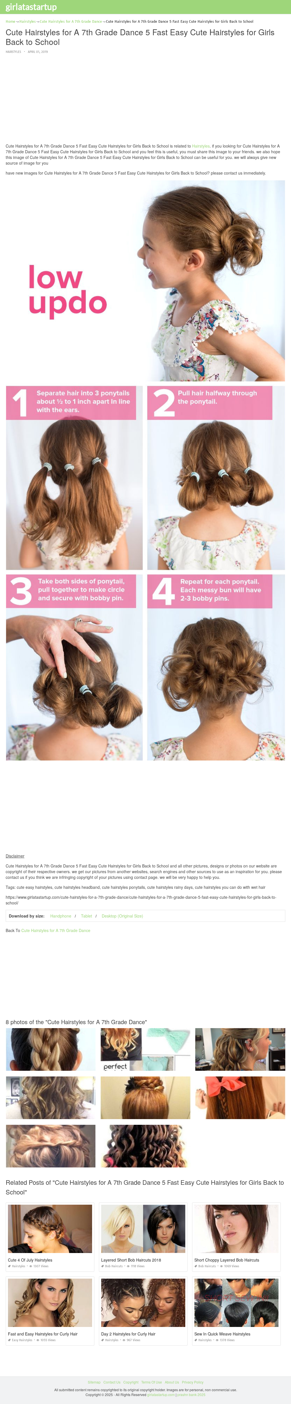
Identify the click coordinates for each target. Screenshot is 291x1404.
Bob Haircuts (114, 1266)
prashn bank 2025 (191, 1394)
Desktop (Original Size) (122, 916)
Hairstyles (13, 52)
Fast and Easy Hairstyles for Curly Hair (43, 1334)
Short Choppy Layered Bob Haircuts (226, 1260)
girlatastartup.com (161, 1394)
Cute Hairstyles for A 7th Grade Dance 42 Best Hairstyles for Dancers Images (161, 1113)
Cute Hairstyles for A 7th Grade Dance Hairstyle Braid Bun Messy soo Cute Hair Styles (73, 1162)
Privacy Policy (192, 1382)
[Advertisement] (145, 99)
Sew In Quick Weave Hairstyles (222, 1334)
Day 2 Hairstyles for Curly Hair (128, 1334)
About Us (172, 1382)
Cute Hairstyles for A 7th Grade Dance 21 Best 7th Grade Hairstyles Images (160, 1065)
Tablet (86, 916)
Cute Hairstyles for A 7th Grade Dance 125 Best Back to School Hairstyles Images (70, 1065)
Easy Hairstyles (22, 1340)
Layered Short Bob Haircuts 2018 (131, 1260)
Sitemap (94, 1382)
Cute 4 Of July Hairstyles (30, 1260)
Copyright (130, 1382)
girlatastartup (31, 6)
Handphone (60, 916)
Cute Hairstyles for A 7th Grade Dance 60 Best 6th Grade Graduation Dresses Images (73, 1113)
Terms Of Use (151, 1382)
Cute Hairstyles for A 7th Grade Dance (55, 930)
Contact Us (111, 1382)
